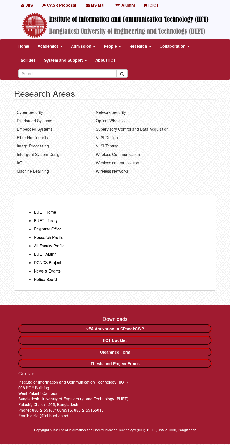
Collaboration (173, 46)
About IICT (105, 60)
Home (23, 46)
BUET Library (46, 220)
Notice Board (45, 279)
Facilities (27, 60)
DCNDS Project (47, 262)
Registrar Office (48, 229)
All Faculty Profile (49, 245)
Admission (82, 46)
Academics (49, 46)
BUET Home (45, 212)
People (111, 46)
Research (138, 46)
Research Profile (48, 237)
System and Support (64, 60)
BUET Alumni (46, 254)
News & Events (47, 271)
